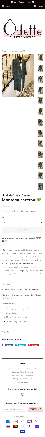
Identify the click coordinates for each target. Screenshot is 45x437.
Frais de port (7, 211)
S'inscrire (35, 409)
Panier (40, 6)
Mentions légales (22, 382)
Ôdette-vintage (25, 417)
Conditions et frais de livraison (22, 372)
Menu (7, 6)
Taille (4, 218)
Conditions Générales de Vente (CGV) (23, 369)
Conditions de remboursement (22, 375)
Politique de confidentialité (22, 379)
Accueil (4, 51)
